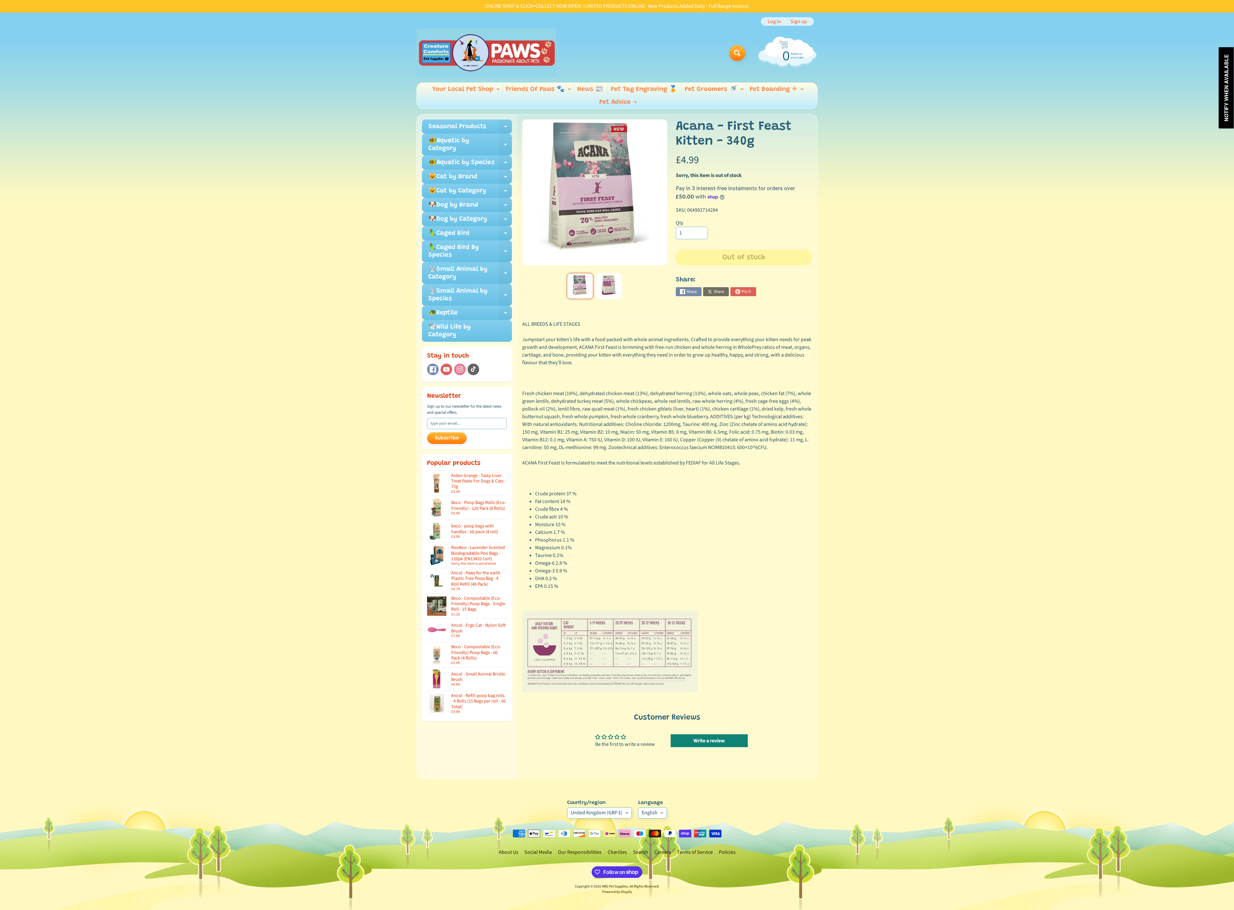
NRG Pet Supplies (615, 886)
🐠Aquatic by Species (470, 164)
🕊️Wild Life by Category (449, 331)
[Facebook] (433, 369)
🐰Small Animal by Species (470, 295)
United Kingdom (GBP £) (596, 812)
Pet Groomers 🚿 (715, 91)
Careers (662, 852)
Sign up (799, 21)
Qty (679, 222)
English (649, 812)
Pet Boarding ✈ (777, 91)
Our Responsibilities (580, 852)
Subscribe (447, 438)
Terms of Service (695, 852)
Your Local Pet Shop (466, 91)
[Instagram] (460, 369)
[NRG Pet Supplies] (486, 53)
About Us (508, 852)
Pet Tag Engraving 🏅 (644, 89)
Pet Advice (619, 104)
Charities (617, 852)
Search (640, 852)
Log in (774, 21)
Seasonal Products (470, 128)
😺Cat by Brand (470, 178)
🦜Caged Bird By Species (470, 251)
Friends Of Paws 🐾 (539, 91)
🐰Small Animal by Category (470, 273)
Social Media (538, 852)
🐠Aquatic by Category (470, 144)
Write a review (709, 740)
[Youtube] (446, 369)
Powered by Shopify (617, 891)
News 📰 (590, 89)
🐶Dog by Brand (470, 207)
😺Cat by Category (470, 193)
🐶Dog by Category (470, 221)
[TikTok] (473, 369)
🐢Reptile (470, 315)
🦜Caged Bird (470, 235)
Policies (727, 852)
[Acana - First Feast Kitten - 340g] (580, 286)
